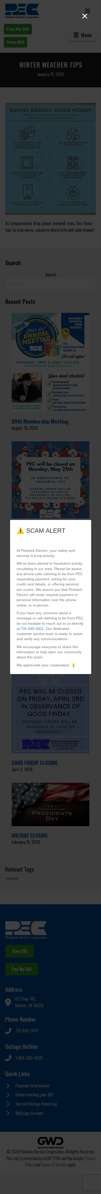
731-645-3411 (32, 629)
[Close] (85, 16)
